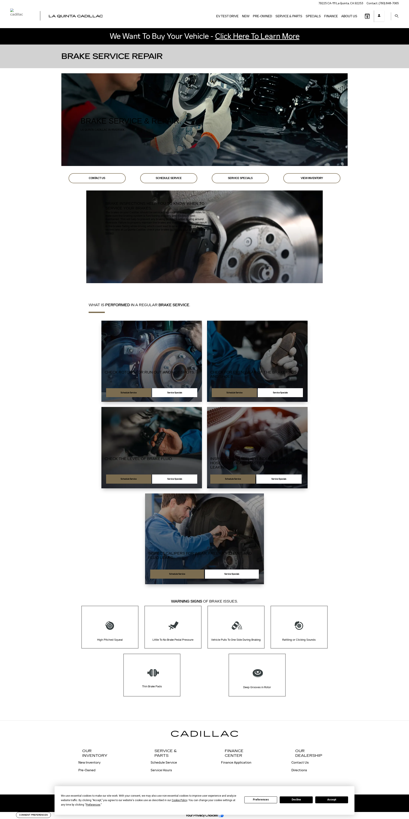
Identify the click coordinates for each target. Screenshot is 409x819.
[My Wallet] (367, 16)
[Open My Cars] (379, 16)
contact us (97, 178)
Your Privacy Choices (202, 815)
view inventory (312, 178)
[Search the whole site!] (395, 16)
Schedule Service (169, 178)
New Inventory (89, 762)
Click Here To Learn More (257, 36)
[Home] (21, 16)
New (245, 16)
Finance (331, 16)
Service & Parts (288, 16)
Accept (331, 799)
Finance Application (236, 762)
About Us (349, 16)
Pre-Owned (262, 16)
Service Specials (240, 178)
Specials (313, 16)
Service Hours (161, 770)
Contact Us (300, 762)
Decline (296, 799)
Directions (299, 770)
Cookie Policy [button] (179, 800)
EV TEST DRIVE (227, 16)
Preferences (261, 799)
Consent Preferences (33, 815)
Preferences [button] (93, 804)
